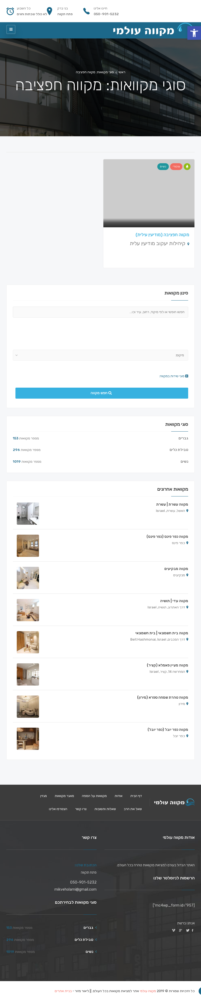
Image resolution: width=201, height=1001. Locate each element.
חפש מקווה (99, 393)
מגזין (43, 796)
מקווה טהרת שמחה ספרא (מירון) (162, 697)
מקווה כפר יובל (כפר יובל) (168, 729)
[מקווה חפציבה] (187, 166)
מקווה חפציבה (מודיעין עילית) (162, 234)
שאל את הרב (133, 809)
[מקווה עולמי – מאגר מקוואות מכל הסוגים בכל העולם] (153, 29)
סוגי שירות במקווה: (172, 376)
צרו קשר (81, 809)
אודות (118, 796)
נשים (163, 166)
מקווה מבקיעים (176, 569)
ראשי (121, 72)
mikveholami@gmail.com (75, 889)
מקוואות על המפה (94, 796)
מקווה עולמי (148, 991)
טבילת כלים (179, 450)
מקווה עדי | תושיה (174, 601)
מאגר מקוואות (64, 796)
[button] (194, 33)
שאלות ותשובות (105, 809)
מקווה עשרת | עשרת (172, 504)
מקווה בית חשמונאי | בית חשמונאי (161, 633)
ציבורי (176, 166)
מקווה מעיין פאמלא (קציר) (167, 665)
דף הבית (136, 796)
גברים (183, 438)
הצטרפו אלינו (58, 809)
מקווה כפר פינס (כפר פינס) (167, 536)
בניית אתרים (63, 991)
